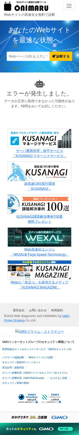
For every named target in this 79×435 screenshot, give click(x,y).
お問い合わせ (38, 310)
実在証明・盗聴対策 (13, 367)
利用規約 (57, 310)
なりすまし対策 (58, 378)
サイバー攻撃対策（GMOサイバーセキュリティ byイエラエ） (35, 372)
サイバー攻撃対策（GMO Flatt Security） (24, 378)
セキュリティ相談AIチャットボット (21, 362)
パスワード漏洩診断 (13, 357)
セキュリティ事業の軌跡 (15, 382)
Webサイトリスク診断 (40, 357)
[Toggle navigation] (69, 6)
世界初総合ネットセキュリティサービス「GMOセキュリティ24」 (38, 349)
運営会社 (19, 310)
